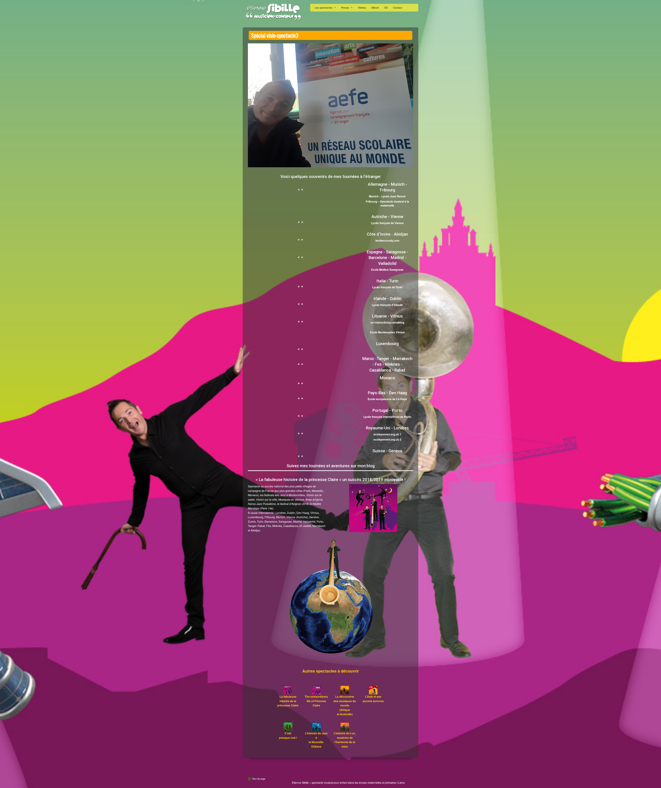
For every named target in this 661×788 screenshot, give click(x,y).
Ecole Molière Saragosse (387, 270)
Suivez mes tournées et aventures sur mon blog (331, 465)
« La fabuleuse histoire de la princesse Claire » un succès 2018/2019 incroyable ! (330, 479)
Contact (397, 7)
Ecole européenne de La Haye (387, 399)
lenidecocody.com (387, 240)
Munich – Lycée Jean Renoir (387, 196)
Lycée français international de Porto (387, 417)
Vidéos (362, 7)
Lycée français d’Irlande (387, 305)
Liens (401, 782)
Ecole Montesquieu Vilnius (387, 332)
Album (375, 7)
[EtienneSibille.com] (273, 11)
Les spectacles (323, 7)
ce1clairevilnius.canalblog (387, 322)
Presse (345, 7)
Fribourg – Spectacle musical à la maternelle (387, 203)
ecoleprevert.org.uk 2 (387, 439)
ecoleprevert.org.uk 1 (387, 434)
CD (386, 7)
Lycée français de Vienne (387, 223)
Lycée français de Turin (387, 287)
